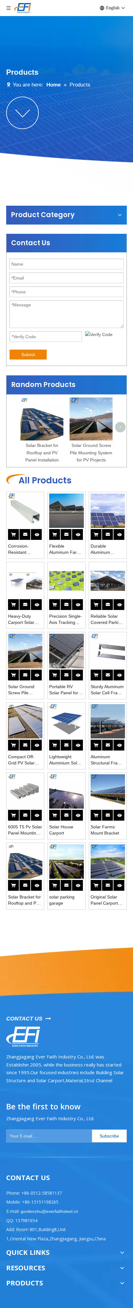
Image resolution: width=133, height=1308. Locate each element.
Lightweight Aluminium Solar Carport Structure (66, 760)
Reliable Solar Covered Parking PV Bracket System (107, 619)
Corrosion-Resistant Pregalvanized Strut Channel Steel (22, 549)
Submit (28, 354)
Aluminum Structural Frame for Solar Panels (107, 760)
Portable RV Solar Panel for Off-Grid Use (63, 690)
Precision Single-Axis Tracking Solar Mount (65, 619)
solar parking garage (62, 900)
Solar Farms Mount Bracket (105, 829)
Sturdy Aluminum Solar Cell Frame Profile (107, 690)
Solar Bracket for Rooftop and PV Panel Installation (42, 453)
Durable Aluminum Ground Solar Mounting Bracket (108, 549)
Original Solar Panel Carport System (104, 900)
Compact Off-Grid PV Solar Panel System (21, 760)
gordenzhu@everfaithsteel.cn (48, 1211)
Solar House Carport (61, 829)
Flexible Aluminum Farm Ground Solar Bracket (64, 549)
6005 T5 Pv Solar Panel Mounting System (25, 830)
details (40, 532)
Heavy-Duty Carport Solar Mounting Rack (22, 619)
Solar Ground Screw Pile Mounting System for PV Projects (91, 453)
